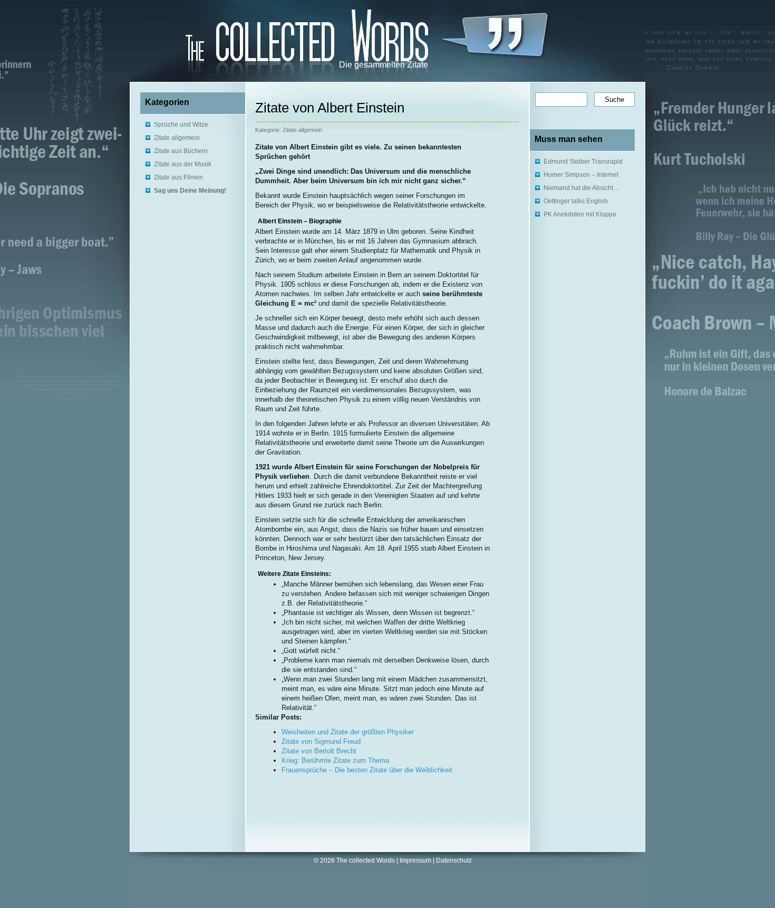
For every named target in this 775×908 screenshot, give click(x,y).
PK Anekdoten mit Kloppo (580, 214)
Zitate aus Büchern (181, 151)
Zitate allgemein (177, 137)
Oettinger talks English (576, 201)
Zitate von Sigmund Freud (321, 741)
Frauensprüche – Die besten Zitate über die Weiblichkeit (367, 770)
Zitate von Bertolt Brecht (319, 751)
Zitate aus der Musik (182, 164)
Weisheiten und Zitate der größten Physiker (348, 732)
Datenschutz (454, 860)
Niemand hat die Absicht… (581, 188)
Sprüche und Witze (181, 124)
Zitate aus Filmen (178, 177)
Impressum (415, 860)
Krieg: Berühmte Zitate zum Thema (335, 760)
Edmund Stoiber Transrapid (583, 161)
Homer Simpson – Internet (581, 174)
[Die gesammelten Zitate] (272, 37)
